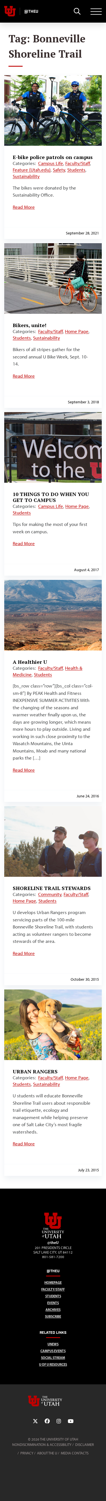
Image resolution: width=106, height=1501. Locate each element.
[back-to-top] (99, 1490)
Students (76, 170)
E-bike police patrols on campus (53, 157)
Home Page (76, 331)
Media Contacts (74, 1453)
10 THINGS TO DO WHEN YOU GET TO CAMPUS (51, 497)
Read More (24, 207)
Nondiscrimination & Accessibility (42, 1445)
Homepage (53, 1282)
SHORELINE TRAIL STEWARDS (52, 888)
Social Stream (53, 1358)
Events (53, 1303)
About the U (47, 1453)
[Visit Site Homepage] (53, 1237)
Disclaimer (84, 1445)
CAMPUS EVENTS (53, 1351)
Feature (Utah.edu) (32, 170)
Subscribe (53, 1316)
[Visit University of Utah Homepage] (10, 11)
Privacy (26, 1453)
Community (49, 894)
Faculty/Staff (77, 163)
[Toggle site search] (77, 11)
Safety (59, 170)
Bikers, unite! (29, 325)
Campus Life (50, 163)
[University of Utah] (53, 1401)
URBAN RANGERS (35, 1071)
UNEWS (53, 1344)
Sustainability (26, 176)
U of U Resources (53, 1364)
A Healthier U (30, 661)
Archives (53, 1310)
